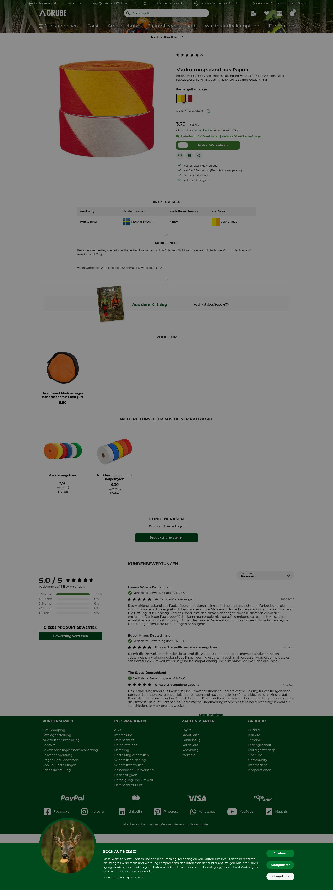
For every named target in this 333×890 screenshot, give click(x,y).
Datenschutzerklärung (116, 877)
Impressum (138, 877)
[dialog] (166, 445)
